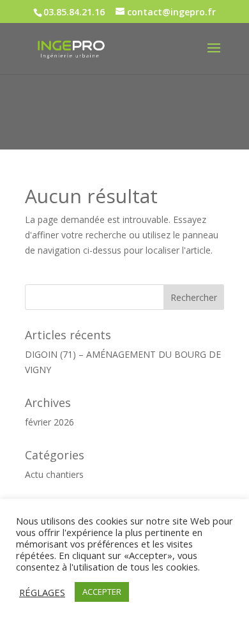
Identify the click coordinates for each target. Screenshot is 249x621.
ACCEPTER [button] (101, 591)
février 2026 (49, 422)
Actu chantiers (54, 474)
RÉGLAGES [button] (42, 592)
